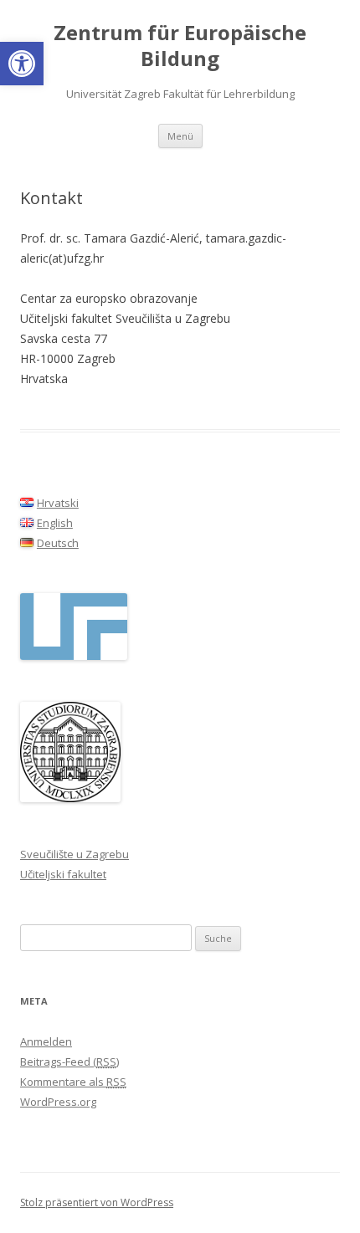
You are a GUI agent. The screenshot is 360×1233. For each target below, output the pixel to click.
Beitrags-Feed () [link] (69, 1061)
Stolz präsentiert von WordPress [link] (96, 1202)
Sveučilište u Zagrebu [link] (74, 854)
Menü (180, 136)
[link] (22, 63)
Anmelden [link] (46, 1041)
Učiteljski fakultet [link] (63, 874)
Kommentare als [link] (73, 1081)
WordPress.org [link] (58, 1101)
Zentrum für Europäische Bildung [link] (180, 46)
